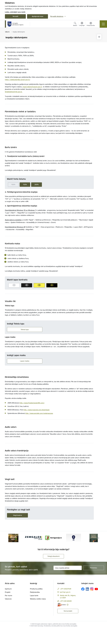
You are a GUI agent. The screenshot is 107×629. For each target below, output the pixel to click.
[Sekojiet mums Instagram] (91, 589)
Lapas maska (24, 361)
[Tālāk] (99, 538)
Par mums (8, 595)
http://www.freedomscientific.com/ (32, 403)
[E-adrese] (61, 604)
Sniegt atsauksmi (53, 556)
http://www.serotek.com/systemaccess (39, 413)
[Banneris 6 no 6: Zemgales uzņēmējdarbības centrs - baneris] (33, 538)
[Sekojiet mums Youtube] (96, 589)
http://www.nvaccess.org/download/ (37, 410)
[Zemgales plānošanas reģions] (16, 24)
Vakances (8, 599)
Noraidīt (15, 16)
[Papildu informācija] (67, 604)
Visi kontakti (68, 611)
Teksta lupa (25, 329)
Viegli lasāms (17, 515)
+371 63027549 (65, 589)
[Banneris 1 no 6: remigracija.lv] (53, 538)
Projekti (7, 592)
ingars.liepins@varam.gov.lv (32, 87)
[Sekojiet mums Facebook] (82, 589)
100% (13, 185)
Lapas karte (34, 595)
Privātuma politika (36, 589)
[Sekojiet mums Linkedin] (87, 589)
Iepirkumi (8, 589)
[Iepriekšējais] (8, 538)
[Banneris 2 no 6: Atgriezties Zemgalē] (73, 538)
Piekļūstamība (35, 592)
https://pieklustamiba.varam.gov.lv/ (17, 80)
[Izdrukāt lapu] (99, 36)
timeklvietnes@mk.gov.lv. (13, 92)
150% (25, 185)
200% (36, 185)
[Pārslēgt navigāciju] (103, 24)
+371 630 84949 (66, 601)
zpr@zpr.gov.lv (65, 592)
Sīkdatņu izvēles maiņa (38, 599)
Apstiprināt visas (37, 16)
